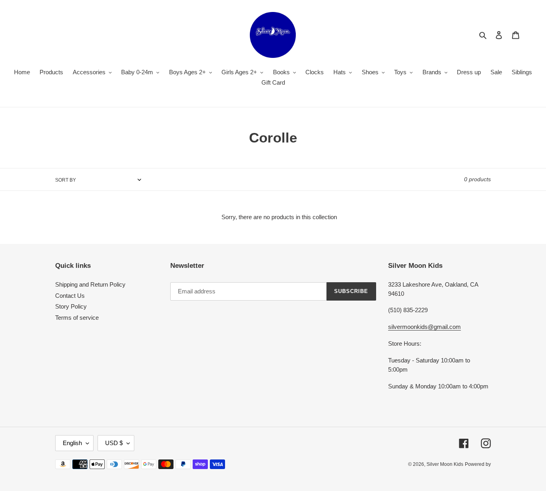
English (72, 443)
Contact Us (70, 295)
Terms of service (77, 317)
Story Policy (71, 306)
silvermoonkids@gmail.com (424, 326)
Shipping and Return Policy (90, 284)
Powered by (478, 464)
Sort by (65, 180)
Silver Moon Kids (444, 464)
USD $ (114, 443)
